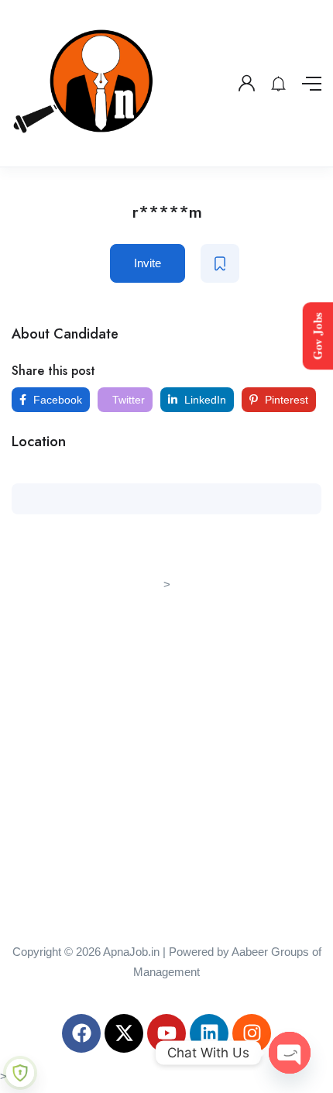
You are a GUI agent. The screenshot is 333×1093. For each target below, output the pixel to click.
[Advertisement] (166, 761)
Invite (147, 263)
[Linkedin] (209, 1033)
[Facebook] (81, 1033)
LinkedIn (203, 400)
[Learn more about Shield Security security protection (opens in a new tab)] (20, 1073)
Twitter (127, 400)
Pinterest (285, 400)
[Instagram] (251, 1033)
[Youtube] (166, 1033)
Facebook (56, 400)
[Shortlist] (220, 263)
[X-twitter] (124, 1033)
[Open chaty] (290, 1053)
